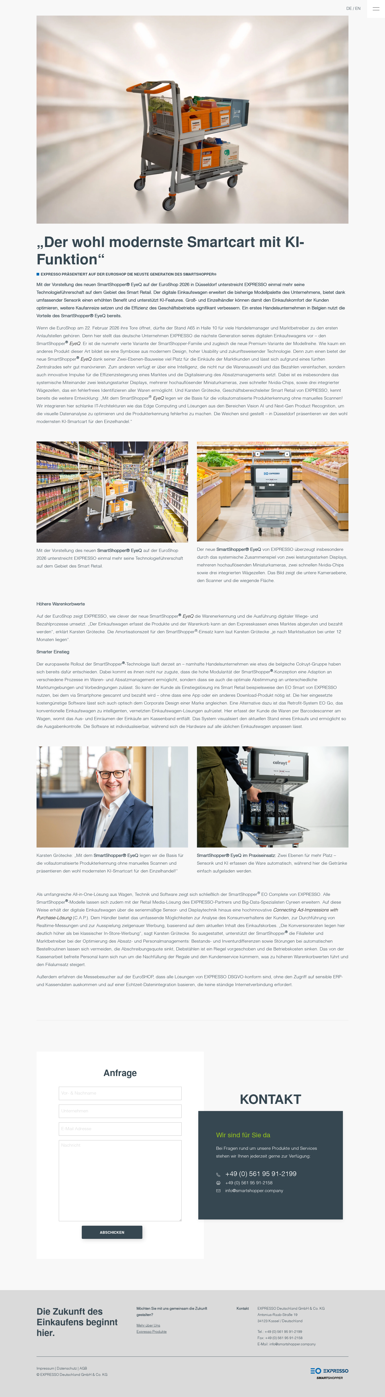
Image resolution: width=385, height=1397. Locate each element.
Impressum (45, 1368)
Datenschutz (67, 1368)
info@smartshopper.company (254, 1191)
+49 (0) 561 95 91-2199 (261, 1174)
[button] (376, 9)
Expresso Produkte (152, 1332)
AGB (83, 1368)
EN (357, 9)
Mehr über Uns (148, 1326)
